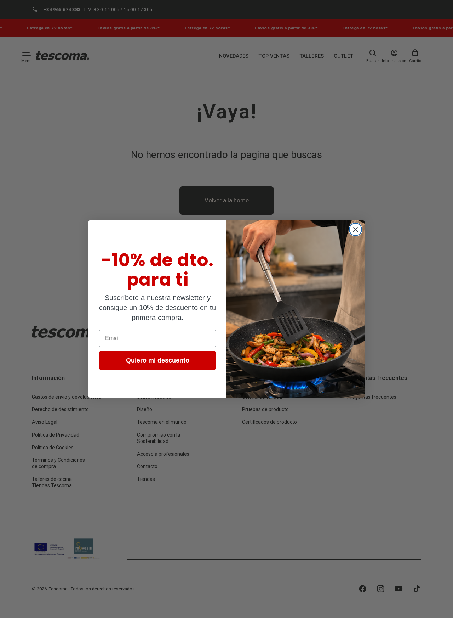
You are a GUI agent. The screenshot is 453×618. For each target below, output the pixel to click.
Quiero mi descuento (157, 360)
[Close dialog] (355, 229)
